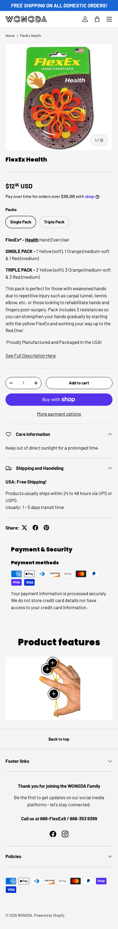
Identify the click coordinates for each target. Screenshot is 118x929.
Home (10, 36)
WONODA (25, 915)
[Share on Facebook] (35, 527)
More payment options (59, 413)
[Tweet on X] (24, 527)
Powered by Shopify (49, 915)
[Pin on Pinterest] (46, 527)
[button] (97, 19)
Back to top (59, 739)
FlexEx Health (30, 36)
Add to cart (79, 382)
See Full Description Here (30, 355)
